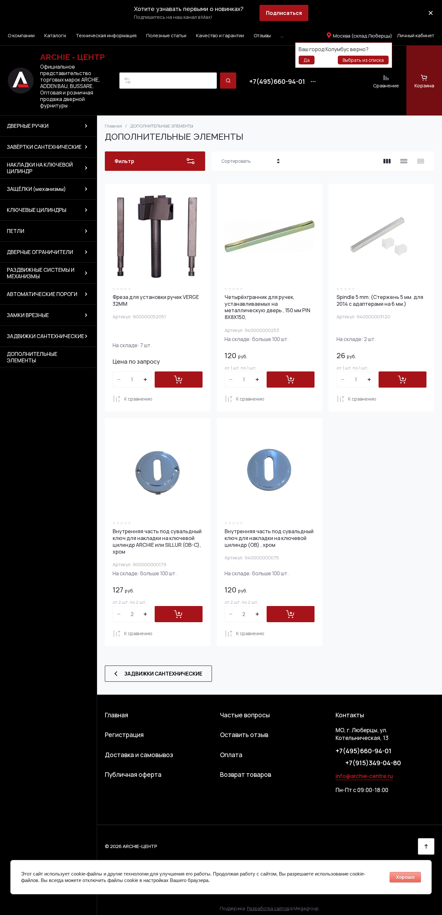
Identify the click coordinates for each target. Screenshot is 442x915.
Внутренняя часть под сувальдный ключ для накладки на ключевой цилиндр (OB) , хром (269, 538)
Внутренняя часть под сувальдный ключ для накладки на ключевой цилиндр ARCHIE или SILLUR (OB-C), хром (157, 541)
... (282, 35)
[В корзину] (179, 379)
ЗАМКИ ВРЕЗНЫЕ (28, 315)
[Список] (404, 161)
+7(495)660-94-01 (277, 81)
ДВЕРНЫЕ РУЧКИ (28, 125)
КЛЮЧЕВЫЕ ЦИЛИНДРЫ (36, 210)
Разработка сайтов (268, 908)
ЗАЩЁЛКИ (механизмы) (36, 189)
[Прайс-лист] (420, 161)
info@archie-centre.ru (364, 776)
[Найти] (228, 80)
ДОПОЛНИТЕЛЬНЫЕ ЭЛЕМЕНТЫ (32, 357)
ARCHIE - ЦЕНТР (72, 57)
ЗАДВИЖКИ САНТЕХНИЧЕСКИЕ (45, 336)
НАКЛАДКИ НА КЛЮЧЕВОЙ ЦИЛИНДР (40, 168)
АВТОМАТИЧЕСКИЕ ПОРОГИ (42, 294)
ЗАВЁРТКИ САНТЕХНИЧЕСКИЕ (44, 146)
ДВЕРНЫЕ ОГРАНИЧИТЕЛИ (40, 252)
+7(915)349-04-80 (373, 763)
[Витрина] (387, 161)
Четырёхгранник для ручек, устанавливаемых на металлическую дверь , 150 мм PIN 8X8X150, (267, 307)
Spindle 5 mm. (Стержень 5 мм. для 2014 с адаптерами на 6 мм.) (380, 300)
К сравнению (138, 399)
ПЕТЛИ (15, 231)
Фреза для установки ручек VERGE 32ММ (156, 300)
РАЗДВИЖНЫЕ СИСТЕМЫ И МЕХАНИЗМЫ (40, 273)
